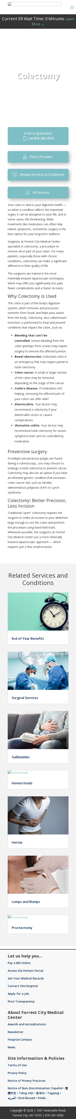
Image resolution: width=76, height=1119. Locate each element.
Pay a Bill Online (19, 963)
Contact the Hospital (23, 986)
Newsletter (15, 1032)
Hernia (17, 842)
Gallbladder (21, 757)
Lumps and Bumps (26, 901)
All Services (41, 192)
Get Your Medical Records (26, 978)
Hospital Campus (20, 1039)
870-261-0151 (44, 138)
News (11, 1047)
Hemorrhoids (22, 783)
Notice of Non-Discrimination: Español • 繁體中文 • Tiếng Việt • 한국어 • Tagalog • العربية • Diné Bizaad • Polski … (38, 1093)
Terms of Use (17, 1065)
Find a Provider (41, 157)
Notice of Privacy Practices (26, 1081)
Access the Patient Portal (25, 971)
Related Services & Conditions (42, 174)
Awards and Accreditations (27, 1024)
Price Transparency (21, 1001)
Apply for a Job (18, 994)
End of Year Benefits (28, 638)
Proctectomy (22, 928)
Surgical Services (25, 698)
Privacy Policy (17, 1073)
